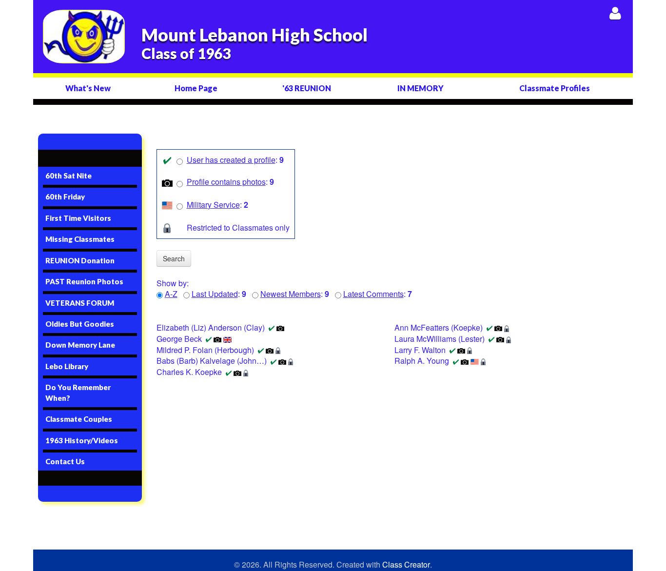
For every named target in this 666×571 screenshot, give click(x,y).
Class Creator (406, 564)
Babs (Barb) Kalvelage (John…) (212, 360)
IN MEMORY (420, 88)
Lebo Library (66, 366)
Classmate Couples (78, 418)
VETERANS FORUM (79, 302)
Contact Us (65, 461)
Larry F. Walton (420, 349)
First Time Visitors (78, 218)
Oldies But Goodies (79, 323)
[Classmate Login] (615, 13)
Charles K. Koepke (189, 371)
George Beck (179, 338)
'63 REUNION (306, 88)
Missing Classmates (80, 239)
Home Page (196, 88)
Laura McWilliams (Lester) (439, 338)
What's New (88, 88)
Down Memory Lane (80, 344)
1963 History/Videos (81, 440)
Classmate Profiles (554, 88)
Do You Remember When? (78, 392)
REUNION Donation (80, 260)
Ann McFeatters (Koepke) (438, 327)
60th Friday (65, 196)
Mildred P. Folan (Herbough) (205, 349)
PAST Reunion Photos (84, 281)
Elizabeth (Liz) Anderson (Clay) (211, 327)
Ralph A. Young (421, 360)
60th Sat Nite (68, 175)
